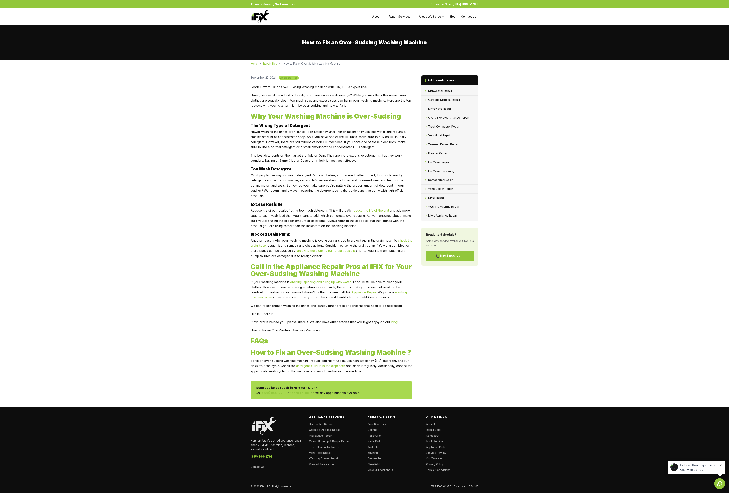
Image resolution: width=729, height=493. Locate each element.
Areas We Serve (430, 16)
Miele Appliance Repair (442, 215)
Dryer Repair (436, 197)
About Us (431, 424)
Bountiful (373, 452)
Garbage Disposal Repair (444, 99)
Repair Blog (270, 63)
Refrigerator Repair (440, 179)
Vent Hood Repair (439, 135)
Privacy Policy (435, 464)
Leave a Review (436, 452)
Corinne (372, 429)
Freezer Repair (437, 153)
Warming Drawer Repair (443, 144)
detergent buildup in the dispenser (320, 366)
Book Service (434, 441)
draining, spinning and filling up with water (320, 282)
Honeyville (374, 435)
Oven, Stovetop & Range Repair (448, 117)
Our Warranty (434, 458)
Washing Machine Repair (443, 206)
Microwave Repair (439, 108)
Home (254, 63)
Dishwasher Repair (440, 90)
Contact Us (468, 16)
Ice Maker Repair (439, 162)
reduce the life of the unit (371, 210)
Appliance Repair (364, 292)
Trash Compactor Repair (444, 126)
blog (394, 322)
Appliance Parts (436, 447)
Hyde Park (374, 441)
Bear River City (377, 424)
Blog (452, 16)
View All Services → (321, 464)
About (376, 16)
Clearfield (374, 464)
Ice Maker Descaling (441, 171)
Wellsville (373, 447)
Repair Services (399, 16)
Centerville (374, 458)
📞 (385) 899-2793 (450, 256)
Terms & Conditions (438, 470)
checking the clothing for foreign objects (325, 251)
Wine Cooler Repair (440, 188)
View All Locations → (380, 470)
